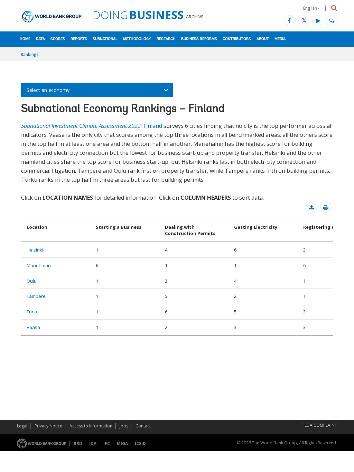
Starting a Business (118, 227)
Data (40, 39)
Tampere (36, 296)
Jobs (124, 426)
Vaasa (33, 327)
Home (25, 39)
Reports (79, 39)
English (310, 8)
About (263, 39)
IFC (106, 443)
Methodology (137, 39)
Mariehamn (39, 265)
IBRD (77, 443)
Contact (143, 426)
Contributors (237, 39)
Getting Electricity (255, 227)
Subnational (105, 39)
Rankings (30, 54)
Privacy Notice (48, 426)
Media (280, 39)
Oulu (32, 281)
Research (166, 39)
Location (37, 227)
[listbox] (97, 90)
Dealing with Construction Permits (190, 230)
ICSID (140, 443)
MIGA (122, 443)
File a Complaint (319, 425)
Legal (22, 426)
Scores (57, 39)
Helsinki (35, 250)
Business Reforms (199, 39)
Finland (91, 126)
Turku (33, 312)
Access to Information (90, 426)
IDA (92, 443)
